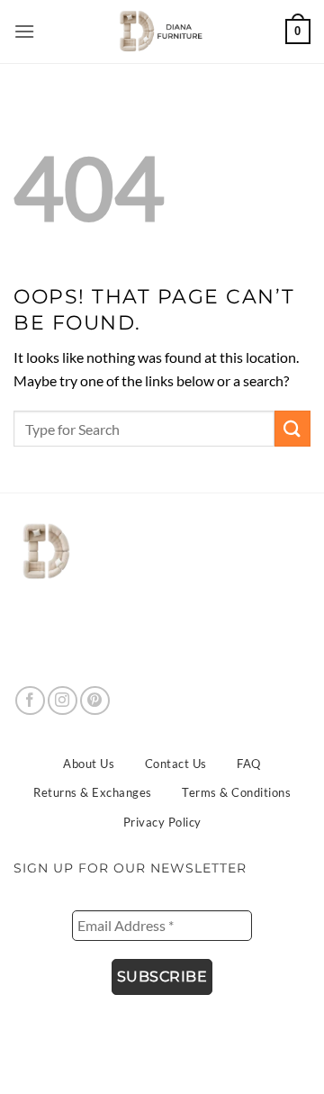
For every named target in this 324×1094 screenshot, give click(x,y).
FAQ (249, 763)
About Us (88, 763)
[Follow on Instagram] (62, 701)
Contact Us (176, 763)
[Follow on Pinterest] (95, 701)
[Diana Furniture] (157, 31)
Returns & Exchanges (92, 792)
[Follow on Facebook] (30, 701)
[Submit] (292, 428)
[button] (25, 31)
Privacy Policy (162, 822)
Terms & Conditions (236, 792)
